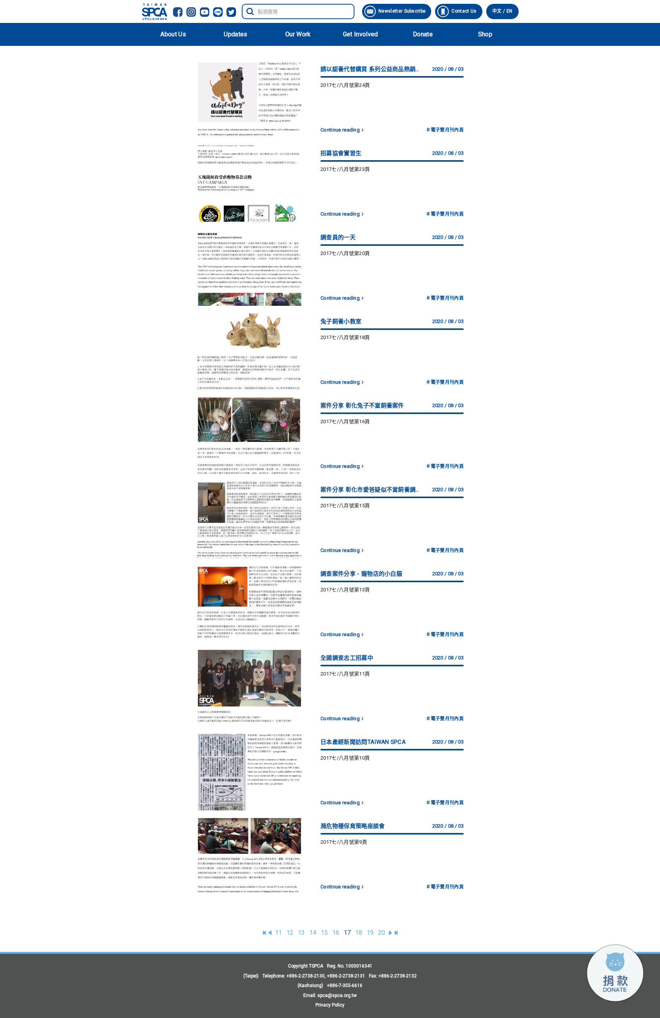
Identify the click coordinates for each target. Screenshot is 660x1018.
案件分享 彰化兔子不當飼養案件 (362, 405)
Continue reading (340, 130)
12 (290, 932)
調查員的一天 (338, 237)
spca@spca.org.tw (337, 995)
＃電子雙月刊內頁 (445, 130)
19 (370, 932)
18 (358, 932)
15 (324, 932)
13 (301, 932)
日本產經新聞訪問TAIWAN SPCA (363, 742)
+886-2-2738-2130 (305, 976)
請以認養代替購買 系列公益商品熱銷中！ (370, 69)
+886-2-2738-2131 (346, 976)
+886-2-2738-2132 (398, 976)
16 (336, 932)
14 (313, 932)
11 (278, 932)
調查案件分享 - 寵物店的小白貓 (361, 573)
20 (381, 932)
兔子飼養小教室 (340, 321)
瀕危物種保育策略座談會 (352, 826)
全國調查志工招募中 (346, 657)
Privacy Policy (330, 1005)
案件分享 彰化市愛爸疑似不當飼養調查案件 (370, 489)
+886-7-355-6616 (344, 985)
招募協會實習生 (340, 153)
